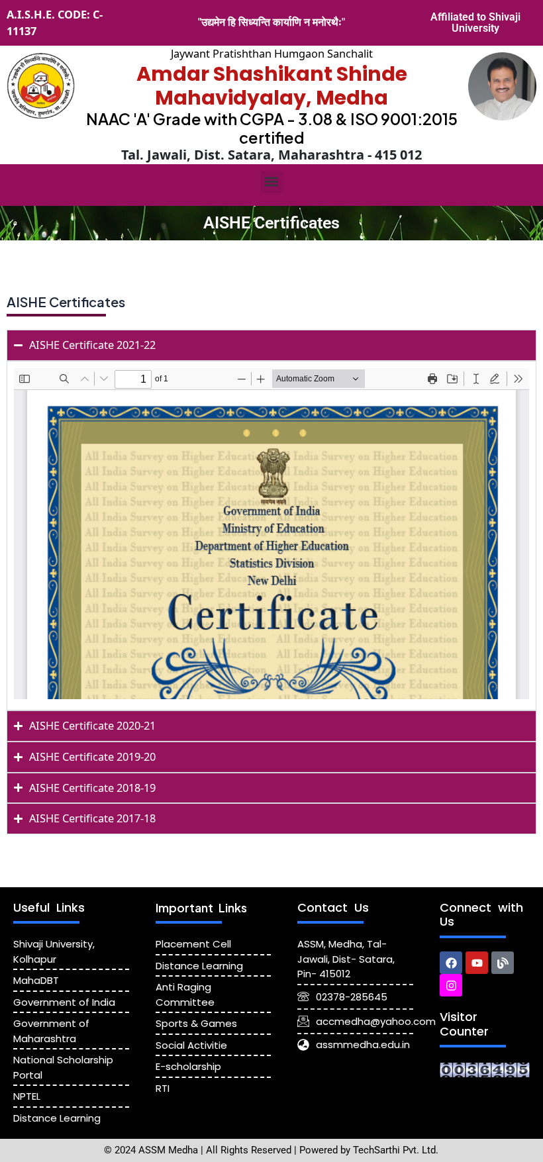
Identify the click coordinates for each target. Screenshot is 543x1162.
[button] (272, 182)
